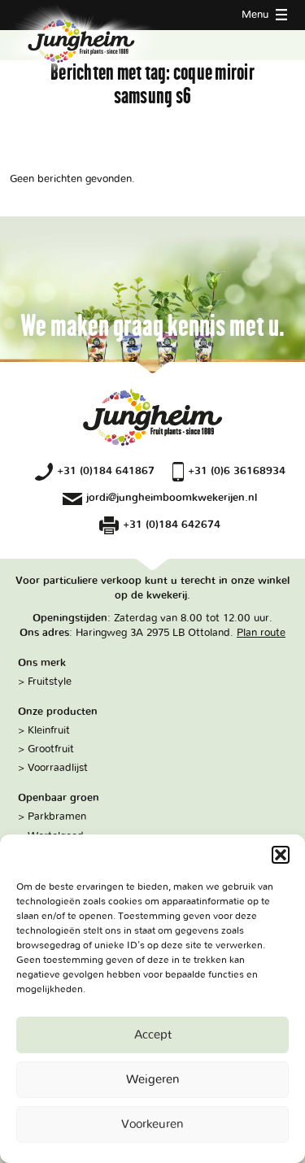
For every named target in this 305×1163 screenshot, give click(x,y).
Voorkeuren (152, 1124)
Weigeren (153, 1080)
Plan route (261, 632)
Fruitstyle (50, 681)
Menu (257, 14)
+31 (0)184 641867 (106, 471)
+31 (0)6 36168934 (236, 471)
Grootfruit (51, 749)
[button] (280, 855)
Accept (153, 1035)
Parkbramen (57, 816)
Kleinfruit (49, 730)
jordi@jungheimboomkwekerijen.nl (171, 497)
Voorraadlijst (58, 767)
